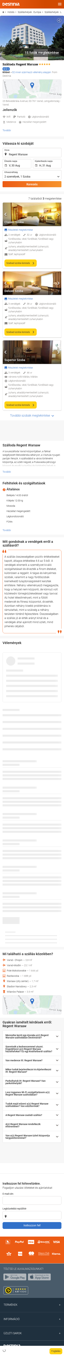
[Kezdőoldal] (3, 12)
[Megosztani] (59, 20)
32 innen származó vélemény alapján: (32, 72)
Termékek (10, 1304)
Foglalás (55, 1351)
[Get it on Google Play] (15, 1278)
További (7, 130)
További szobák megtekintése (30, 415)
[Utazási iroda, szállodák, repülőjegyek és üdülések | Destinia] (11, 4)
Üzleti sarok (13, 1333)
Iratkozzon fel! (32, 1225)
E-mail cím (8, 1193)
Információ (12, 1319)
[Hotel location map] (32, 88)
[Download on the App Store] (40, 1278)
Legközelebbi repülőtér (14, 1208)
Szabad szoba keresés (18, 263)
